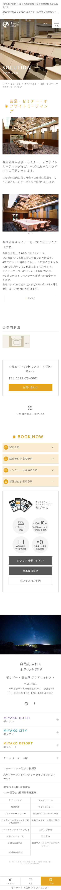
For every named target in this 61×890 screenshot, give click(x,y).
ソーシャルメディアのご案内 (15, 830)
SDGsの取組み (15, 843)
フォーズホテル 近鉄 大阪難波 (20, 768)
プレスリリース (45, 800)
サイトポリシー (45, 807)
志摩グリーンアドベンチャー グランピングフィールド (29, 776)
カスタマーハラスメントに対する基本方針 (15, 821)
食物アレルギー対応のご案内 (45, 820)
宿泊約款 (15, 807)
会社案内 (45, 836)
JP (44, 23)
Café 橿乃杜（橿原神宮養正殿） (21, 792)
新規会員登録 (30, 570)
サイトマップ (15, 800)
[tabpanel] (31, 135)
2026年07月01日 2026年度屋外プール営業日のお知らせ (31, 12)
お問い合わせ (45, 830)
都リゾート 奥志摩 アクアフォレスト (30, 888)
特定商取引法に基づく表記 (45, 813)
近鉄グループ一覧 (15, 836)
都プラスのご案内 (30, 581)
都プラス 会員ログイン (30, 560)
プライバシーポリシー (15, 813)
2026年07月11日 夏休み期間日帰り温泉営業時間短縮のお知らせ (30, 5)
